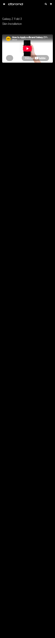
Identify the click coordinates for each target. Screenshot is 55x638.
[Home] (15, 4)
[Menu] (4, 4)
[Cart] (50, 4)
